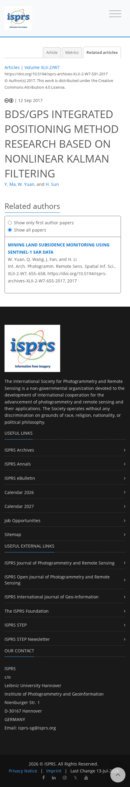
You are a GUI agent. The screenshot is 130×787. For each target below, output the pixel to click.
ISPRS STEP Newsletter (27, 639)
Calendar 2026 (19, 492)
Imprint (53, 771)
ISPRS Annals (18, 464)
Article (51, 52)
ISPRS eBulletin (20, 478)
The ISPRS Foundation (27, 611)
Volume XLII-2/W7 (42, 67)
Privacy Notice (23, 771)
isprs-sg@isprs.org (37, 728)
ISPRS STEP (16, 625)
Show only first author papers (44, 223)
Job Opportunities (23, 520)
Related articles (102, 52)
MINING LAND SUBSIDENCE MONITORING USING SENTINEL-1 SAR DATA (58, 248)
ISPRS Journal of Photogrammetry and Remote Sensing (60, 563)
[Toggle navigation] (115, 14)
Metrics (72, 52)
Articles (12, 67)
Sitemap (13, 534)
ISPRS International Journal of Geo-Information (52, 597)
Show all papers (30, 230)
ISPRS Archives (19, 450)
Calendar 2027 (19, 506)
